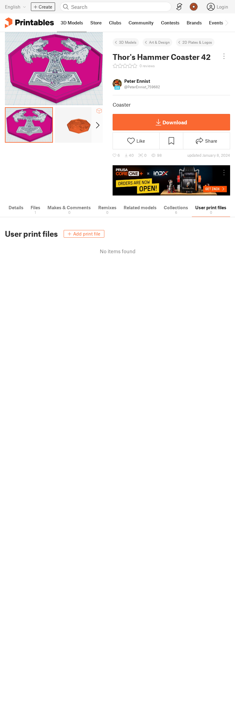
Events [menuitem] (216, 22)
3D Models (127, 42)
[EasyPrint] (179, 7)
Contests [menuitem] (170, 22)
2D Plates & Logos (197, 42)
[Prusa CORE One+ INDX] (171, 180)
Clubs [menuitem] (115, 22)
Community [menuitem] (141, 22)
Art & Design (159, 42)
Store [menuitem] (96, 22)
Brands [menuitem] (194, 22)
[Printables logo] (29, 22)
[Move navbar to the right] (226, 22)
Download (174, 122)
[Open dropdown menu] (224, 56)
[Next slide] (97, 125)
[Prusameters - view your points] (194, 7)
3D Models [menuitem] (72, 22)
